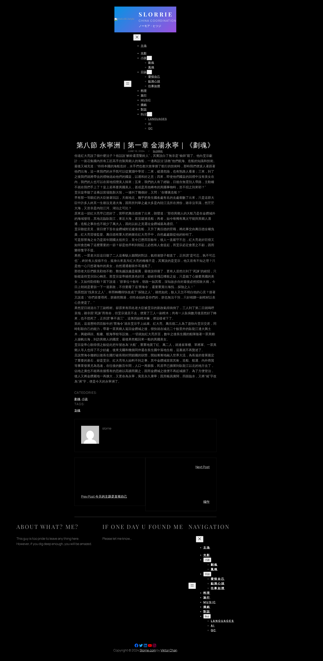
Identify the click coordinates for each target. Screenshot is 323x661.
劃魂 (77, 399)
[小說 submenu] (149, 58)
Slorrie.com (148, 650)
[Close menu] (137, 37)
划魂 (77, 410)
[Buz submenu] (149, 114)
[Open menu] (127, 84)
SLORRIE (156, 14)
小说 (85, 399)
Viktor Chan (169, 650)
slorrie (158, 151)
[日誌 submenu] (149, 72)
